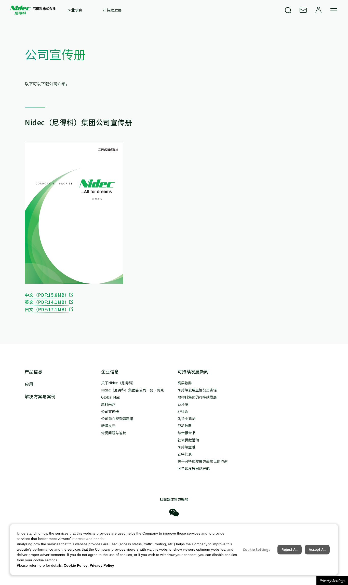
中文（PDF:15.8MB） (47, 295)
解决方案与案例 (40, 396)
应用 (29, 384)
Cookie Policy (76, 565)
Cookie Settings (256, 549)
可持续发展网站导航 (194, 468)
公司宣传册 (110, 411)
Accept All (317, 549)
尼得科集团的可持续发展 (197, 397)
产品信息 (33, 371)
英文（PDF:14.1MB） (47, 302)
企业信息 (74, 10)
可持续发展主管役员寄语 (197, 389)
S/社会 (183, 411)
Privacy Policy (102, 565)
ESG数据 (185, 425)
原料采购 (108, 404)
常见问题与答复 (113, 432)
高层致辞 (185, 382)
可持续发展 (112, 10)
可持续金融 (186, 447)
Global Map (110, 397)
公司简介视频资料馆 (117, 418)
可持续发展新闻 (193, 371)
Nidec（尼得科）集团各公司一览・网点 (132, 389)
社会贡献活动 (188, 439)
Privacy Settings (332, 580)
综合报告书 (186, 432)
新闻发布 (108, 425)
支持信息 (185, 454)
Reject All (290, 549)
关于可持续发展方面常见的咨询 (202, 461)
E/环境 (183, 404)
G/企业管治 (187, 418)
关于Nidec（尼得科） (118, 382)
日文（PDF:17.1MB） (47, 309)
